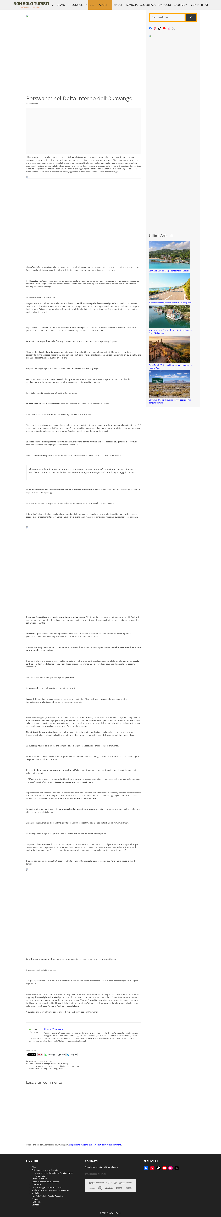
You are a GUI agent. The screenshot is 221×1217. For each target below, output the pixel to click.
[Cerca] (191, 17)
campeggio (46, 1064)
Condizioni (36, 1184)
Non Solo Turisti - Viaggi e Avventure (48, 1196)
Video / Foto (48, 1061)
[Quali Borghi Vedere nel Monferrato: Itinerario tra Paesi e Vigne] (169, 350)
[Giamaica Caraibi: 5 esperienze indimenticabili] (169, 255)
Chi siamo (58, 5)
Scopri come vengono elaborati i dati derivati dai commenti (95, 1144)
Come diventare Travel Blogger (45, 1181)
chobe (53, 1064)
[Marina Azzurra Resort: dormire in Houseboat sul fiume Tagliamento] (169, 317)
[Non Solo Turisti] (31, 5)
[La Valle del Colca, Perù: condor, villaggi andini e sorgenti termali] (169, 384)
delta (58, 1064)
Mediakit (36, 1193)
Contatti (197, 5)
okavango (65, 1064)
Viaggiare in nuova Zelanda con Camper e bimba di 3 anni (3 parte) (54, 1066)
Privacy (35, 1199)
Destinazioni (98, 5)
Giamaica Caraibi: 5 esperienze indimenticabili (169, 270)
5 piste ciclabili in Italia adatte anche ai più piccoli (170, 302)
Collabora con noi (39, 1178)
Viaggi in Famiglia (125, 5)
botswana (37, 1064)
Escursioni (181, 5)
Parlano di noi (41, 1176)
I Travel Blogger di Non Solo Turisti (47, 1187)
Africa (31, 1061)
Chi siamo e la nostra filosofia (45, 1170)
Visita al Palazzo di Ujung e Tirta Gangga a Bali (46, 1068)
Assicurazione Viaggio (155, 5)
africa (31, 1064)
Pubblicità (36, 1201)
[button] (206, 5)
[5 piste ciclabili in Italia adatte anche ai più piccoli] (169, 287)
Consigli (77, 5)
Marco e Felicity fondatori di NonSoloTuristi (54, 1173)
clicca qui (115, 1167)
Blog (34, 1167)
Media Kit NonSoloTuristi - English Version (50, 1190)
